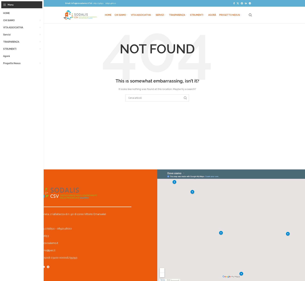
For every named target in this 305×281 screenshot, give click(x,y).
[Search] (250, 15)
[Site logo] (80, 15)
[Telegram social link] (250, 3)
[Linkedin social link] (246, 3)
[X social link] (238, 3)
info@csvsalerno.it (80, 3)
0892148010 (110, 3)
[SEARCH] (185, 98)
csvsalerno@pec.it (44, 250)
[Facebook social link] (234, 3)
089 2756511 (98, 3)
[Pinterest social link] (242, 3)
